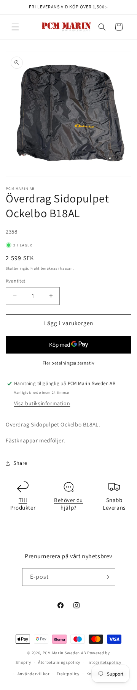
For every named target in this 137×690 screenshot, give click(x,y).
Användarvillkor (34, 673)
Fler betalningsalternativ (69, 363)
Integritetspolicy (104, 662)
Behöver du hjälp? (68, 503)
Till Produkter (22, 503)
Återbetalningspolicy (59, 662)
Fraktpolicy (68, 673)
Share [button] (20, 462)
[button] (15, 27)
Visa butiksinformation (42, 403)
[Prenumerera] (106, 577)
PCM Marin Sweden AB (64, 652)
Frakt (35, 268)
